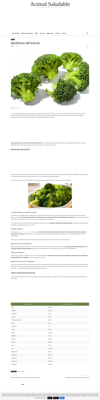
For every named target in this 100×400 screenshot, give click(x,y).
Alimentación (17, 37)
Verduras (23, 37)
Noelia (12, 46)
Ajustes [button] (50, 398)
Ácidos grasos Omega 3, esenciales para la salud (77, 377)
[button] (87, 33)
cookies (6, 394)
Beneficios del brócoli (25, 43)
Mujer (36, 33)
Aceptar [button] (62, 398)
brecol (18, 371)
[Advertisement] (50, 20)
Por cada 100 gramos (67, 304)
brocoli (23, 371)
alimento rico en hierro (25, 232)
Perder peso (49, 33)
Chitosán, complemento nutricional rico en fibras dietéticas (25, 377)
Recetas (57, 33)
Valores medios (29, 304)
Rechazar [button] (56, 398)
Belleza (42, 33)
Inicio (12, 37)
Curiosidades (15, 33)
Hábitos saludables (27, 33)
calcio (17, 268)
